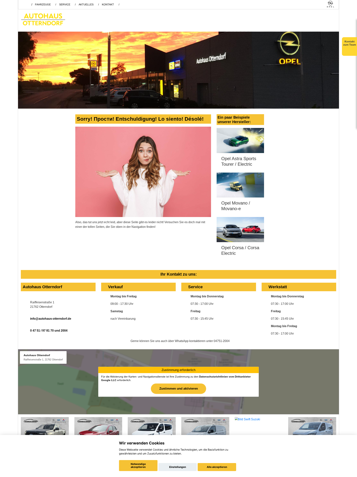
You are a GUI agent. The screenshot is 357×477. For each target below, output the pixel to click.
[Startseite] (330, 4)
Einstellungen (177, 466)
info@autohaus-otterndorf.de (50, 318)
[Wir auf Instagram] (321, 4)
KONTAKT (108, 4)
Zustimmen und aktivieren (178, 389)
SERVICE (64, 4)
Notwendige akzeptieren (138, 465)
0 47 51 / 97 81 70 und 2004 (48, 330)
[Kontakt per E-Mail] (308, 4)
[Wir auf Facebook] (315, 4)
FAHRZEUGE (43, 4)
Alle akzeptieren (217, 466)
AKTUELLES (86, 4)
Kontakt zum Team (349, 43)
